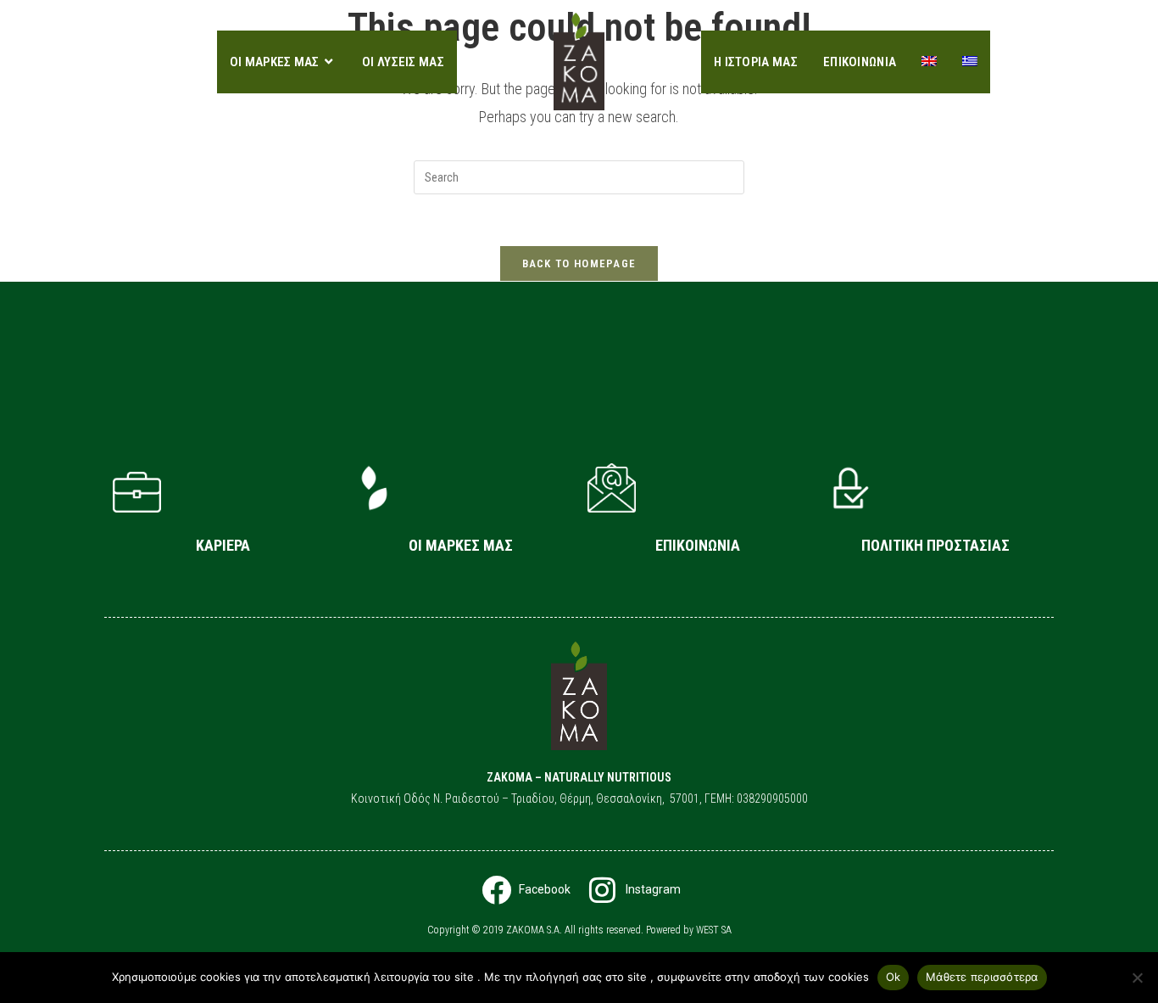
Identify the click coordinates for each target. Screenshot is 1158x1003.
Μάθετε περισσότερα (982, 976)
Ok (893, 976)
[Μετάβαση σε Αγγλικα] (929, 62)
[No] (1136, 977)
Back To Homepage (579, 263)
